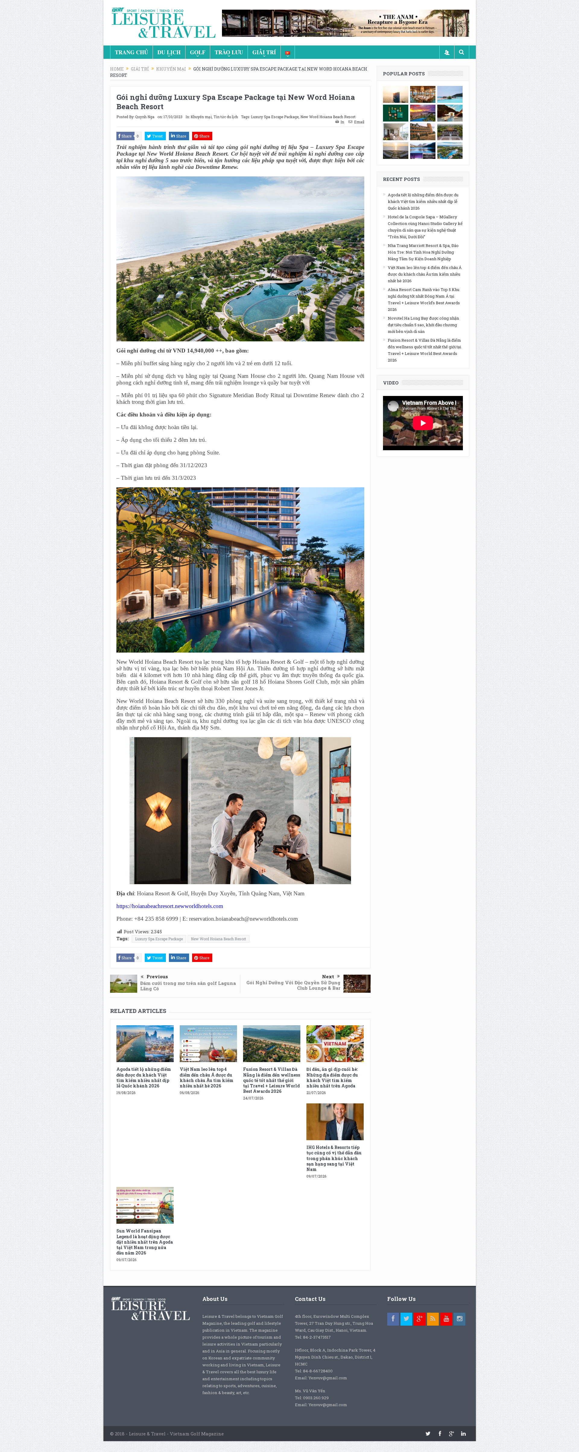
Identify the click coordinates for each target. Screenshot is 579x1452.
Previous (157, 976)
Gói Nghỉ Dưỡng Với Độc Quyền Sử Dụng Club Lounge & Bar (293, 985)
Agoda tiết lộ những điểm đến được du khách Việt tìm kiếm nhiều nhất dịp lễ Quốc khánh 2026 (143, 1077)
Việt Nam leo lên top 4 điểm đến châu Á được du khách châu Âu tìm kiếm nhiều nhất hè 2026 (206, 1077)
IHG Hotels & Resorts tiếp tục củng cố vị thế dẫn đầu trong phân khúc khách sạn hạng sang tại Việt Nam (334, 1158)
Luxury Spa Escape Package (275, 116)
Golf (197, 52)
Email (359, 121)
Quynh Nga (144, 116)
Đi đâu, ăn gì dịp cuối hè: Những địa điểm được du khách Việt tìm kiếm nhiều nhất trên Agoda (332, 1077)
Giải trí (264, 52)
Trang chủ (131, 52)
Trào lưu (229, 52)
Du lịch (169, 52)
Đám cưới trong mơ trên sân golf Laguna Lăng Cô (188, 986)
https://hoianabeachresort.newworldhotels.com (169, 906)
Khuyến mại (201, 116)
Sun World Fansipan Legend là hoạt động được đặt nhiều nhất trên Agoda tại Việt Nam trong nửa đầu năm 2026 (144, 1242)
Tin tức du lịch (226, 116)
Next (328, 976)
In (342, 121)
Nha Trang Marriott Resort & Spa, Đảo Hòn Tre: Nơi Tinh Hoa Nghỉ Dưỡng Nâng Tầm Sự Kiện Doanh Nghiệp (423, 252)
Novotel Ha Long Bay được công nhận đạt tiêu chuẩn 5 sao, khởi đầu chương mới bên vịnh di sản (423, 324)
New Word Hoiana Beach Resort (328, 116)
